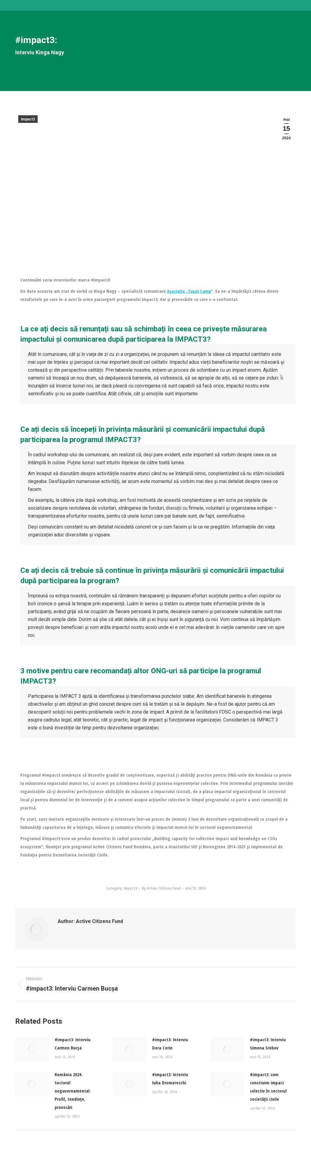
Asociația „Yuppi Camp (189, 291)
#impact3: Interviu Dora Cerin (170, 1043)
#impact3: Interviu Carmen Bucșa (73, 1043)
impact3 (28, 119)
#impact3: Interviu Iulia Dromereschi (170, 1078)
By (161, 888)
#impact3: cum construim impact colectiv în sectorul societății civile (268, 1086)
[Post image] (32, 1049)
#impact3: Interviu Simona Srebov (268, 1043)
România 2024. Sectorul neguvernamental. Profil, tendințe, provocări (73, 1090)
